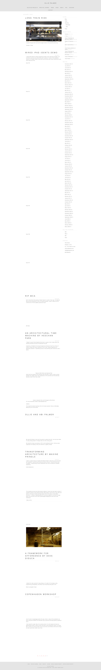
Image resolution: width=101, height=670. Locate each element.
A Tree (66, 36)
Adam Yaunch (43, 300)
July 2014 (67, 147)
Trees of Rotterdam (69, 56)
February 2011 (68, 196)
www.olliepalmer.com (69, 248)
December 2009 (68, 211)
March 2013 (67, 162)
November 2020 (68, 96)
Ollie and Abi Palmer (39, 415)
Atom (66, 237)
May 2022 (67, 80)
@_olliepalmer (68, 252)
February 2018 (68, 115)
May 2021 (67, 90)
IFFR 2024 (67, 54)
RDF (65, 235)
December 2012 (68, 167)
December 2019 (68, 107)
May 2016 (67, 126)
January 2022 (68, 86)
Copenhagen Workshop (40, 594)
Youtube (27, 45)
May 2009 (67, 220)
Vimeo (31, 45)
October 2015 (67, 137)
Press (66, 28)
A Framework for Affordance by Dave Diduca (39, 555)
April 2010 (67, 205)
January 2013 (67, 166)
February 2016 (68, 132)
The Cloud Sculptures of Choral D (43, 346)
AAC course (45, 620)
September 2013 (68, 154)
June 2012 (67, 177)
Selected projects (32, 7)
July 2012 (67, 175)
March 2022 (67, 82)
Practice (66, 34)
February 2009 (68, 224)
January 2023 (68, 75)
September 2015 (68, 139)
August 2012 (67, 173)
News (52, 7)
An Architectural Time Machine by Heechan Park (41, 335)
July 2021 (67, 88)
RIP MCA (30, 296)
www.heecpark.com (43, 401)
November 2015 (68, 135)
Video (57, 7)
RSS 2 (66, 233)
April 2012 (67, 181)
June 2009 (67, 219)
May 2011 (67, 192)
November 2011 (68, 186)
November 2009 (68, 213)
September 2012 (68, 171)
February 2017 (68, 120)
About (62, 7)
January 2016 (67, 133)
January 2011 (67, 198)
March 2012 (67, 183)
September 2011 (68, 190)
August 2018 (67, 111)
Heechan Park (39, 342)
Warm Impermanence (69, 44)
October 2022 (68, 77)
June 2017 (67, 118)
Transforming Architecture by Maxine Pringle (41, 454)
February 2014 (68, 149)
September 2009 (68, 217)
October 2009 (68, 215)
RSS (65, 231)
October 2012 (67, 169)
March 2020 (67, 103)
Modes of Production (69, 41)
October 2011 (67, 188)
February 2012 (68, 184)
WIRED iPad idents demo (41, 53)
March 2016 (67, 130)
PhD (66, 7)
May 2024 (67, 69)
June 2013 (67, 160)
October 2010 (67, 202)
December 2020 (68, 94)
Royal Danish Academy (56, 620)
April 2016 (67, 128)
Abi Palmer (32, 439)
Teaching (71, 7)
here (37, 407)
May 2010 (67, 203)
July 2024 (67, 65)
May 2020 (67, 101)
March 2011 (67, 194)
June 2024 (67, 67)
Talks (67, 26)
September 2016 (68, 124)
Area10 (38, 460)
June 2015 (67, 141)
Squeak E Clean (33, 586)
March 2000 (67, 226)
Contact (50, 10)
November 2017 (68, 116)
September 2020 (68, 99)
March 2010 (67, 207)
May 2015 (67, 143)
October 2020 (68, 97)
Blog (66, 19)
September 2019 (68, 109)
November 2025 (68, 63)
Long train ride (36, 18)
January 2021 (67, 92)
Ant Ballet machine (38, 302)
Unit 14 (27, 619)
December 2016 (68, 122)
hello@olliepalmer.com (69, 250)
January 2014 (67, 150)
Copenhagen (35, 619)
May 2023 (67, 73)
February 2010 (68, 209)
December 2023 (68, 71)
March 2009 (67, 222)
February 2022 (68, 84)
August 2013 (67, 156)
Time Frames (67, 58)
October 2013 (67, 152)
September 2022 (68, 79)
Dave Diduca (41, 583)
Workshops (68, 24)
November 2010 (68, 200)
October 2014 (67, 145)
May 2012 (67, 179)
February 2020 (68, 105)
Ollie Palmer (50, 3)
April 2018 (67, 113)
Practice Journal (44, 7)
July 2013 (67, 158)
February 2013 (68, 164)
